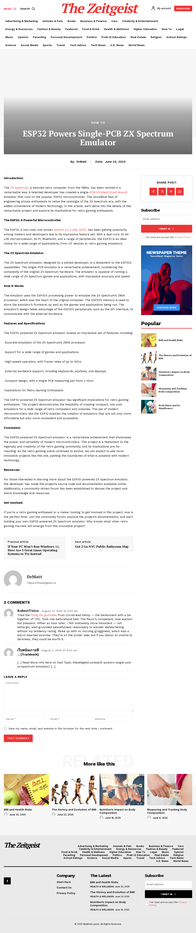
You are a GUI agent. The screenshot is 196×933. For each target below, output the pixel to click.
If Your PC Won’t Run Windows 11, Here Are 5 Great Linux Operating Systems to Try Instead (33, 550)
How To (98, 122)
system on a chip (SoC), (70, 229)
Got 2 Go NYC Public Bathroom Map (102, 546)
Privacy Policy (182, 237)
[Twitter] (162, 191)
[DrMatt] (13, 579)
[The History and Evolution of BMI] (148, 357)
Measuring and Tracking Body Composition (173, 390)
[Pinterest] (171, 191)
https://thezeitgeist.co (41, 582)
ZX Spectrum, (19, 187)
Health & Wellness (102, 886)
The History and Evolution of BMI (74, 809)
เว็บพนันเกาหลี (28, 650)
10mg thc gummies (44, 615)
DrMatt (82, 161)
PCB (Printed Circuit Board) (108, 192)
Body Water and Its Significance (169, 407)
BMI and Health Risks (171, 340)
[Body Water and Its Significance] (148, 407)
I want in (164, 228)
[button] (28, 9)
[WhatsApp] (180, 191)
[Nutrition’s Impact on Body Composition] (148, 373)
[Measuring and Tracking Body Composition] (148, 390)
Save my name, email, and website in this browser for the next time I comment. (61, 728)
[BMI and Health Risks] (148, 340)
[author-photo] (6, 814)
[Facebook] (153, 191)
